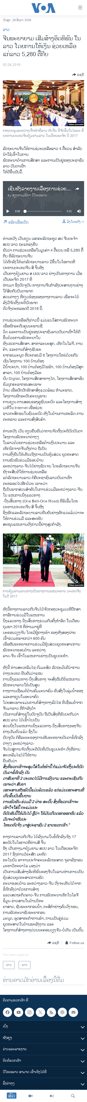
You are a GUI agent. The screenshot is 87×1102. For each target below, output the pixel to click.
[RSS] (51, 1012)
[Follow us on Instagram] (29, 1012)
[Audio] (51, 1096)
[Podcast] (62, 1012)
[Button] (78, 75)
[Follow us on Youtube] (18, 1012)
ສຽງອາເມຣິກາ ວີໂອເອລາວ (29, 195)
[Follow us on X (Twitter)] (40, 1012)
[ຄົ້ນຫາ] (73, 1096)
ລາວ (6, 29)
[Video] (30, 1096)
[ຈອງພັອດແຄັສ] (73, 1012)
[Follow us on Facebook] (7, 1012)
